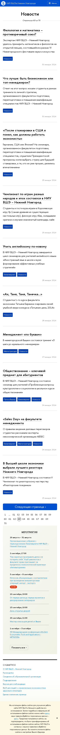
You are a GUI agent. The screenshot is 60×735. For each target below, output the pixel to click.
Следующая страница (29, 507)
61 (10, 519)
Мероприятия (29, 532)
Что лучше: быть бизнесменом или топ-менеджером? (28, 80)
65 (28, 519)
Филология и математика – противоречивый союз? (23, 32)
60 (5, 519)
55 (32, 514)
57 (41, 514)
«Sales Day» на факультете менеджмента (22, 421)
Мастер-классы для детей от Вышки (25, 621)
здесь (47, 713)
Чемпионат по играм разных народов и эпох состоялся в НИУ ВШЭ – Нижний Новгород (27, 198)
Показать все (18, 647)
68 (42, 519)
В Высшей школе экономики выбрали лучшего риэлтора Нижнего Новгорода (23, 467)
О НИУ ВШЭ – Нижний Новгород (17, 669)
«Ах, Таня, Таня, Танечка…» (22, 294)
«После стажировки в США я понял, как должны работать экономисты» (24, 134)
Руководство (8, 673)
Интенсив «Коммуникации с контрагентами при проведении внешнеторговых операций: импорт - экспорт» (28, 580)
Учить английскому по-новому (25, 246)
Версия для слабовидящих (14, 684)
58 (45, 514)
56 (36, 514)
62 (14, 519)
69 (47, 519)
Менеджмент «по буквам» (22, 334)
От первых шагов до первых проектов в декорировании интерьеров (27, 598)
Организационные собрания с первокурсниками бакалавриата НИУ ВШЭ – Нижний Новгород (29, 543)
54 (27, 514)
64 (23, 519)
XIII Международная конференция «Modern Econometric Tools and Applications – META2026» (29, 634)
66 (33, 519)
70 (5, 523)
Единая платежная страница (14, 694)
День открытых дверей (20, 611)
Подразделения (9, 680)
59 (50, 514)
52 (18, 514)
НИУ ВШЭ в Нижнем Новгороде (21, 3)
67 (37, 519)
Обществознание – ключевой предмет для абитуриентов (24, 373)
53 (23, 514)
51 (14, 514)
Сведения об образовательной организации (22, 676)
